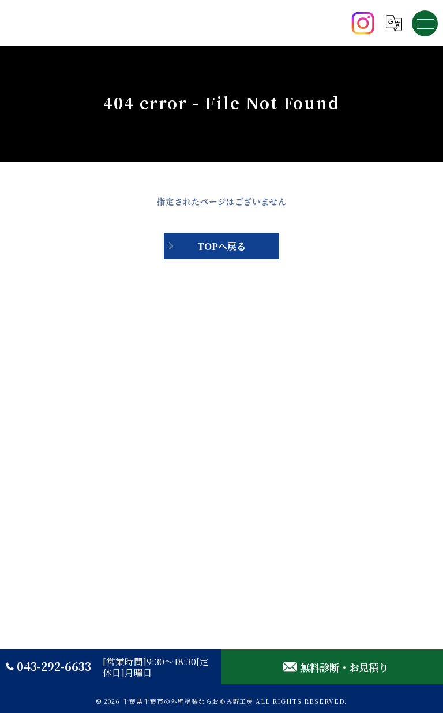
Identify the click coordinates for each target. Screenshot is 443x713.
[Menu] (425, 23)
